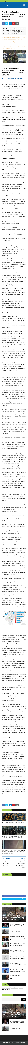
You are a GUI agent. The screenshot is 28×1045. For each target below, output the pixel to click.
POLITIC (20, 987)
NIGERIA (16, 987)
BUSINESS (8, 987)
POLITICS (4, 989)
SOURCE (4, 799)
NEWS (12, 987)
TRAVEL (8, 989)
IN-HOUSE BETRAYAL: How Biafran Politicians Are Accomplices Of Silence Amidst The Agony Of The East (14, 46)
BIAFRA (3, 987)
